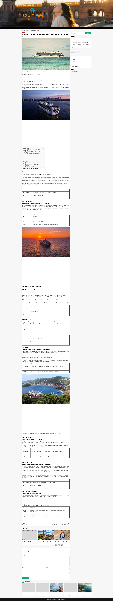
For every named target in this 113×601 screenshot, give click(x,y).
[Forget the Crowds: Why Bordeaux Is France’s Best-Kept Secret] (46, 535)
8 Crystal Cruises (25, 150)
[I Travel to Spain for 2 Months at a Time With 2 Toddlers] (70, 587)
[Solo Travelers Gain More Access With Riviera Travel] (29, 535)
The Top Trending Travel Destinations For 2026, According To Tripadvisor (81, 46)
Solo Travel (23, 539)
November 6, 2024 (28, 36)
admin (23, 36)
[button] (91, 28)
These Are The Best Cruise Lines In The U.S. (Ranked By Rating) (34, 149)
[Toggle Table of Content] (43, 148)
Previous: (29, 524)
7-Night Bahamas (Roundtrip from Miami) (30, 162)
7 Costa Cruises (25, 152)
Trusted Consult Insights (74, 71)
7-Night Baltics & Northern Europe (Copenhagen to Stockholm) (32, 151)
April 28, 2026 (26, 595)
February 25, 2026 (41, 595)
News (72, 57)
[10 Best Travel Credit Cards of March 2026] (42, 587)
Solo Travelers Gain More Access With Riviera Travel (80, 39)
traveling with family (75, 64)
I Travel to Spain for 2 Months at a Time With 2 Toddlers (80, 44)
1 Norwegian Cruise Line (26, 165)
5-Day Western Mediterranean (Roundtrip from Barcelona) (32, 153)
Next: (61, 524)
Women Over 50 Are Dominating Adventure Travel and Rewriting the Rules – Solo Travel (62, 543)
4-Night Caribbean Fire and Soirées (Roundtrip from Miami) (32, 164)
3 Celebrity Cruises (25, 161)
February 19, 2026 (60, 545)
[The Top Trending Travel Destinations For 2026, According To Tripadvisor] (85, 587)
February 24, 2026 (55, 595)
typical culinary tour (75, 66)
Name (23, 567)
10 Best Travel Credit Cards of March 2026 (78, 40)
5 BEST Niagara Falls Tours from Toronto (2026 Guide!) (80, 42)
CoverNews (59, 599)
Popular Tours (74, 59)
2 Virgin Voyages (25, 163)
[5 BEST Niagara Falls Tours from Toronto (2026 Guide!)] (56, 587)
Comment (24, 555)
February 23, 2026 (70, 595)
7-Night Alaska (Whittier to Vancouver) (29, 166)
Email (47, 567)
